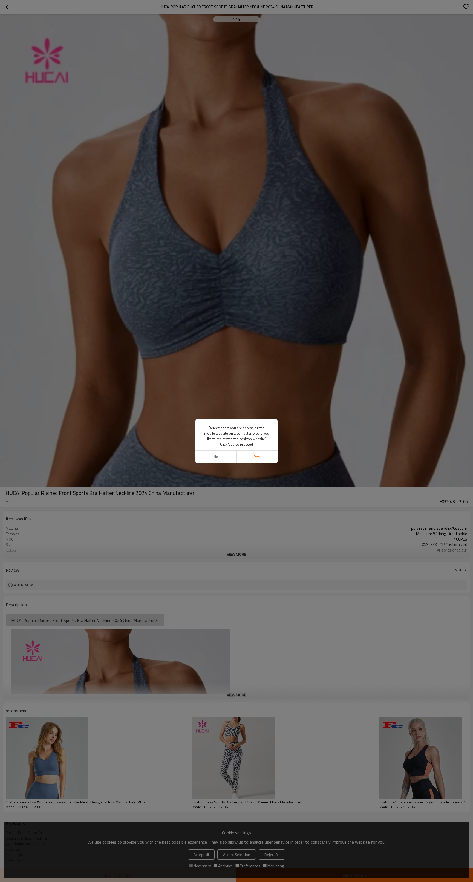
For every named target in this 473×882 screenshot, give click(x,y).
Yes (257, 457)
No (216, 457)
